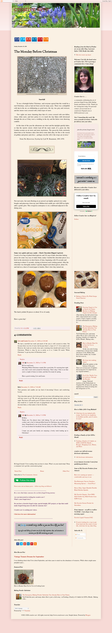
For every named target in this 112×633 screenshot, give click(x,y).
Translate (27, 611)
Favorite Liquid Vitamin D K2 (83, 517)
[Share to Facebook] (38, 328)
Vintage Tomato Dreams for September (29, 556)
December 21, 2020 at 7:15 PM (36, 415)
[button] (86, 144)
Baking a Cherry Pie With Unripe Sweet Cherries (86, 297)
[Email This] (34, 328)
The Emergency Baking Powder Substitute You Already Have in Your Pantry (90, 329)
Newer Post (17, 471)
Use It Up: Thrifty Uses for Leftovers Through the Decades (90, 377)
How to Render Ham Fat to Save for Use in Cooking (90, 345)
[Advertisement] (42, 31)
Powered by (82, 211)
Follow (76, 219)
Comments (79, 538)
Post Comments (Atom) (30, 475)
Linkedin (34, 39)
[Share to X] (37, 328)
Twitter (22, 39)
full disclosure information (84, 457)
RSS (45, 39)
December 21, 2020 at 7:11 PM (36, 363)
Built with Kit (86, 168)
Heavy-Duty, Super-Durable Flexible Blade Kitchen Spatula (85, 489)
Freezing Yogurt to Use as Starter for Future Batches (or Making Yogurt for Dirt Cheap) (90, 310)
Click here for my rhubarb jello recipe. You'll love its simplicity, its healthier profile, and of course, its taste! (86, 416)
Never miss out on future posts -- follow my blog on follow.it (33, 486)
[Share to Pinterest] (40, 328)
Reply (19, 355)
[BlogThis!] (35, 328)
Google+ (28, 39)
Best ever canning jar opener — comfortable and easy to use (84, 476)
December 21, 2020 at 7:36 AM (31, 387)
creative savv (31, 9)
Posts (78, 534)
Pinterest (40, 39)
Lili (23, 363)
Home (42, 471)
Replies (22, 359)
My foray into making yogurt (89, 361)
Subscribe (86, 206)
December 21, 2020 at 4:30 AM (38, 341)
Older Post (66, 471)
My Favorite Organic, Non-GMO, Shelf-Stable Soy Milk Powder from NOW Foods (85, 496)
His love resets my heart (83, 55)
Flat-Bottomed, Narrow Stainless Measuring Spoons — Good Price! (85, 482)
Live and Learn (23, 341)
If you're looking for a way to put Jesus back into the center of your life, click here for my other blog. (86, 524)
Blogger (87, 615)
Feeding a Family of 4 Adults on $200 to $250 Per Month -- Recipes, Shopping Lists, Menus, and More (86, 443)
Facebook (17, 39)
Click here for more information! (25, 514)
